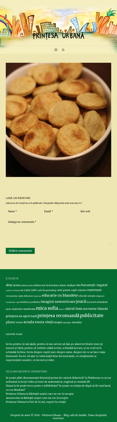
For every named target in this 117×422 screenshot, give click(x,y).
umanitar (67, 322)
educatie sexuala (86, 296)
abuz (9, 285)
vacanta (77, 322)
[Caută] (63, 50)
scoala (29, 322)
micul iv (62, 309)
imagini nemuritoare (58, 302)
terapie (57, 322)
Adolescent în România (46, 285)
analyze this (74, 285)
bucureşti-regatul (94, 285)
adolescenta (27, 285)
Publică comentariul (20, 250)
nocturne (89, 309)
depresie (37, 296)
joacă (81, 301)
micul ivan (74, 309)
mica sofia (47, 308)
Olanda (102, 309)
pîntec (10, 322)
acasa (16, 285)
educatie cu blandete (60, 295)
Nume (12, 211)
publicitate (91, 315)
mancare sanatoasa (23, 308)
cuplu (20, 296)
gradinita (34, 302)
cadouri (9, 290)
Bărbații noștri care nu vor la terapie (51, 393)
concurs (81, 290)
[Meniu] (56, 50)
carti (34, 290)
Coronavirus (11, 296)
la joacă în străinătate (97, 302)
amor (62, 285)
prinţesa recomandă (58, 315)
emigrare (100, 296)
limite (8, 309)
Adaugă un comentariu (22, 221)
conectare (94, 290)
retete (19, 322)
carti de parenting (46, 290)
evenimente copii (13, 302)
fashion (24, 302)
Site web (85, 211)
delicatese (28, 296)
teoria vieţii (44, 322)
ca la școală (18, 290)
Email (48, 211)
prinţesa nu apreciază (21, 316)
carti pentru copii (67, 290)
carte (27, 290)
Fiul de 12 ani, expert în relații (47, 401)
